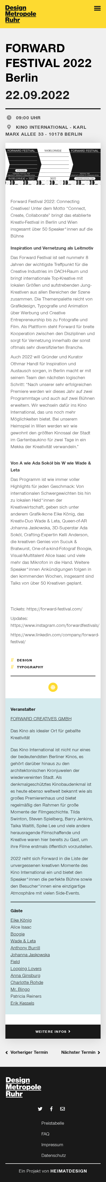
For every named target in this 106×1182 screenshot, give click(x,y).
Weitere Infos (51, 1031)
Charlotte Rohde (27, 982)
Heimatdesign (68, 1171)
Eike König (21, 920)
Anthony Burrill (25, 947)
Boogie (18, 934)
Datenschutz (53, 1155)
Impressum (52, 1144)
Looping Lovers (26, 968)
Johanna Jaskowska (30, 954)
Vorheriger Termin (29, 1052)
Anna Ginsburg (25, 975)
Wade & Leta (23, 941)
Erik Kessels (22, 1003)
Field (15, 961)
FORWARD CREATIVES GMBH (41, 718)
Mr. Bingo (20, 989)
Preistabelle (52, 1123)
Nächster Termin (78, 1052)
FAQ (45, 1134)
